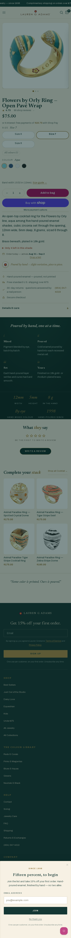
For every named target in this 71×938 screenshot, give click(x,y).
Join (35, 911)
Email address (13, 893)
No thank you (35, 919)
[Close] (67, 864)
